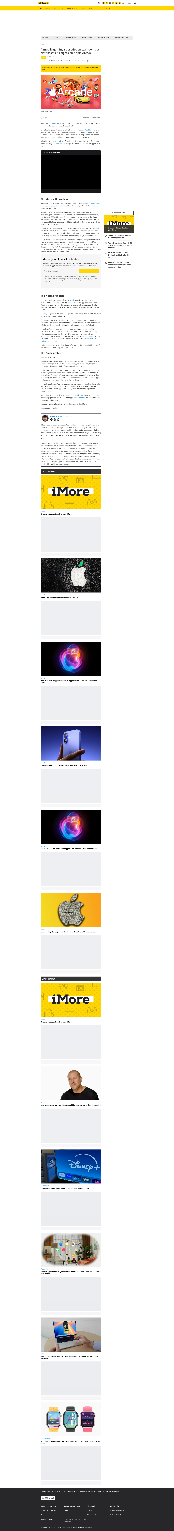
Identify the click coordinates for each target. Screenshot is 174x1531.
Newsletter (97, 117)
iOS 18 (55, 38)
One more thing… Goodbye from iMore (118, 229)
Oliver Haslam (53, 57)
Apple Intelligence (70, 38)
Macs (55, 8)
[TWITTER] (52, 419)
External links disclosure (118, 1510)
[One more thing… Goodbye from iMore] (119, 224)
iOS (90, 8)
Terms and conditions (48, 1506)
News (43, 57)
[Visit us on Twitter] (107, 3)
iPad (62, 8)
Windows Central (47, 1519)
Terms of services (68, 276)
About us (44, 1515)
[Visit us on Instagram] (113, 3)
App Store (88, 130)
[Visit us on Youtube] (110, 3)
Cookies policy (114, 1506)
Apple (42, 44)
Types (107, 8)
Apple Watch (72, 8)
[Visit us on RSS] (116, 3)
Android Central (115, 1515)
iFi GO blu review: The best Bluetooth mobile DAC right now (118, 255)
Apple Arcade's (58, 143)
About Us (98, 8)
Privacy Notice (51, 278)
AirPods (83, 8)
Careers (66, 1510)
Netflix (54, 123)
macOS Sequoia (87, 38)
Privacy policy (91, 1506)
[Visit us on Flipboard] (119, 3)
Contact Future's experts (72, 1506)
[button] (132, 3)
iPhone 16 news (103, 38)
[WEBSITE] (55, 419)
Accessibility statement (49, 1510)
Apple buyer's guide (121, 38)
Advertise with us (93, 1515)
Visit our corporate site (111, 1491)
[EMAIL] (58, 419)
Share (45, 117)
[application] (71, 172)
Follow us (86, 117)
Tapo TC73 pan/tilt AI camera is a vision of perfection (119, 237)
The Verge (44, 314)
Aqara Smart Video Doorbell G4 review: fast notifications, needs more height (120, 245)
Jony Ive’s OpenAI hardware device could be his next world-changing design (120, 265)
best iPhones (80, 398)
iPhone (47, 8)
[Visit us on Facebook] (103, 3)
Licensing (90, 1510)
